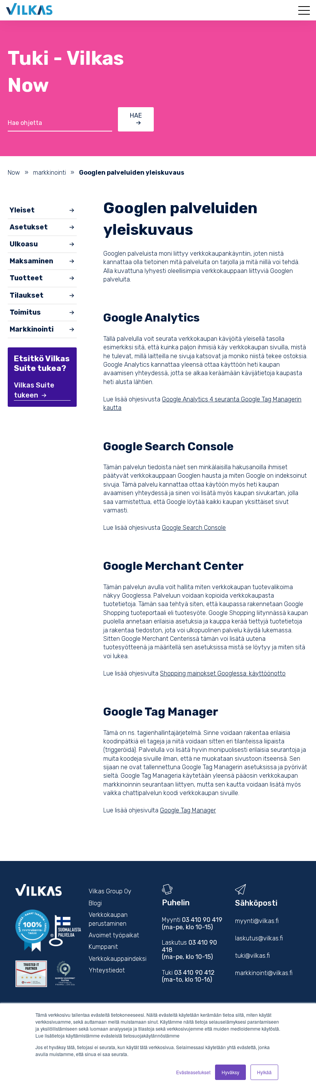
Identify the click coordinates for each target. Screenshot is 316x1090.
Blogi (95, 903)
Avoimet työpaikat (114, 935)
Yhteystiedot (107, 970)
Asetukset (29, 227)
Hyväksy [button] (230, 1072)
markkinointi (49, 172)
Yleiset (22, 210)
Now (14, 172)
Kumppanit (103, 946)
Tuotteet (26, 278)
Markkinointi (32, 329)
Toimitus (25, 312)
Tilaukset (27, 295)
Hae (136, 115)
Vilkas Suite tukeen (34, 390)
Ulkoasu (24, 244)
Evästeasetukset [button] (193, 1072)
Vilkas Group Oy (110, 891)
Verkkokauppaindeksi (117, 958)
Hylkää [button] (264, 1072)
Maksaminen (31, 261)
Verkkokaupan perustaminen (108, 919)
